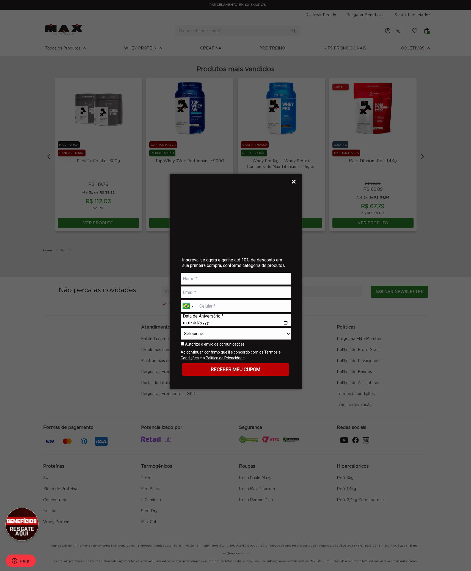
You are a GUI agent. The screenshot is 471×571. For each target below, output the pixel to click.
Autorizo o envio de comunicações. (215, 344)
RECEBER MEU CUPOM (235, 369)
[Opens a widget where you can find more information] (20, 561)
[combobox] (189, 306)
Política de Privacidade (225, 358)
